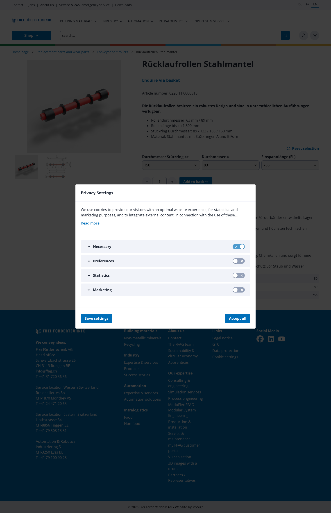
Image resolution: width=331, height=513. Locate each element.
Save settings (96, 318)
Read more (90, 223)
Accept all (237, 318)
